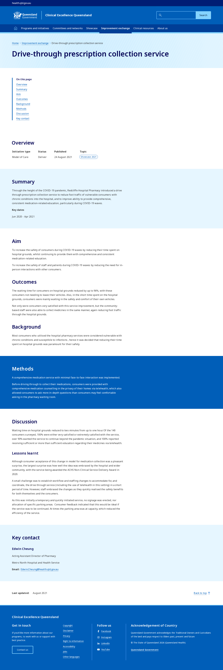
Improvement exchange (115, 28)
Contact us (22, 649)
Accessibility (69, 646)
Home (15, 43)
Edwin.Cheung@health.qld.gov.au (39, 569)
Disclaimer (68, 630)
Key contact (22, 118)
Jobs (65, 651)
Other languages (71, 656)
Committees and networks (68, 28)
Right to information (73, 641)
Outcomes (22, 99)
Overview (21, 84)
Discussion (22, 113)
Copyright (68, 625)
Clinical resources (143, 28)
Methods (21, 108)
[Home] (15, 28)
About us (162, 28)
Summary (21, 89)
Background (23, 104)
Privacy (66, 635)
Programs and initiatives (35, 28)
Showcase (92, 28)
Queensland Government (145, 649)
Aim (18, 94)
